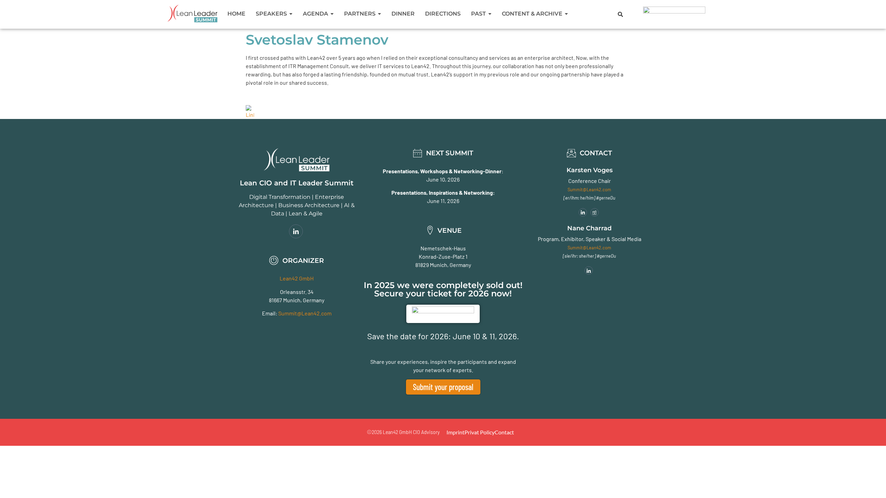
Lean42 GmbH (297, 278)
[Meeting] (594, 212)
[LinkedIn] (296, 231)
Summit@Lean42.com (305, 313)
